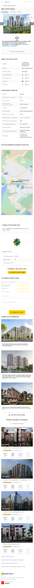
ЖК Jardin (6, 540)
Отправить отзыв (17, 312)
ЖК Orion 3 (6, 508)
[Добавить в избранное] (30, 429)
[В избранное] (31, 17)
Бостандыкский (27, 68)
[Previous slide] (2, 23)
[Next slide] (32, 23)
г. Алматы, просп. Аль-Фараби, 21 (26, 64)
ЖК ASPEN (5, 444)
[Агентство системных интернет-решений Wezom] (6, 582)
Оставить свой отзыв (17, 272)
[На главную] (7, 2)
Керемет (25, 71)
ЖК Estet (5, 476)
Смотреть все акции (18, 415)
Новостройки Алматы (9, 5)
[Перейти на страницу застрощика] (17, 242)
